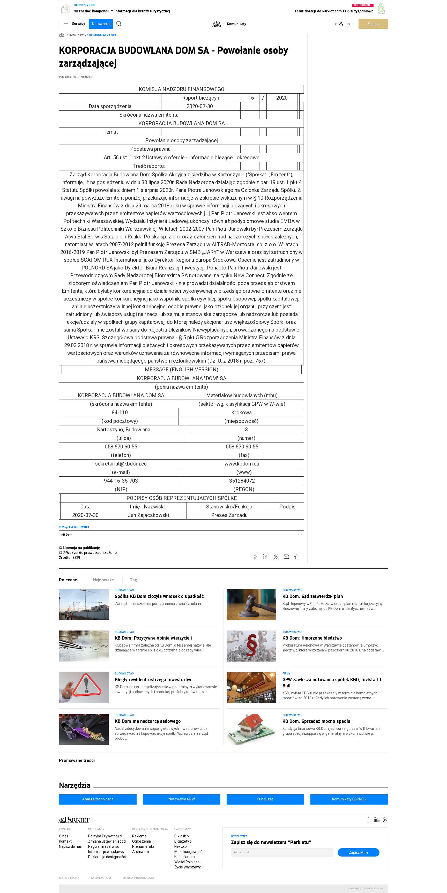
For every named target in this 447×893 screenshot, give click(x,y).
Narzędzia (74, 785)
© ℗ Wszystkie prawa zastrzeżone (88, 553)
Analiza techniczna (98, 799)
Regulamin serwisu (103, 846)
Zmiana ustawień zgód (107, 841)
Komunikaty (236, 23)
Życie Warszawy (187, 867)
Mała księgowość (188, 852)
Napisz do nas (70, 846)
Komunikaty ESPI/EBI (349, 799)
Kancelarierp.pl (186, 857)
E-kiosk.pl (182, 836)
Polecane (68, 579)
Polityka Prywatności (105, 836)
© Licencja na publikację (79, 548)
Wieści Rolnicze (186, 862)
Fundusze (265, 799)
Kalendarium (101, 878)
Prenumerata (143, 846)
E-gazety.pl (183, 841)
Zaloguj (373, 24)
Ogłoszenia (141, 841)
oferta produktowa (138, 878)
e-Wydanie (344, 24)
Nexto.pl (181, 846)
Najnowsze (103, 579)
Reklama (139, 836)
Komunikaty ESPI (102, 35)
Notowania (101, 24)
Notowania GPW (182, 799)
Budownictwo (124, 590)
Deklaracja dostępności (107, 857)
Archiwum (140, 852)
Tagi (134, 579)
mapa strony (69, 878)
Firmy (286, 673)
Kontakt (65, 841)
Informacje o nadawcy (106, 852)
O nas (63, 836)
